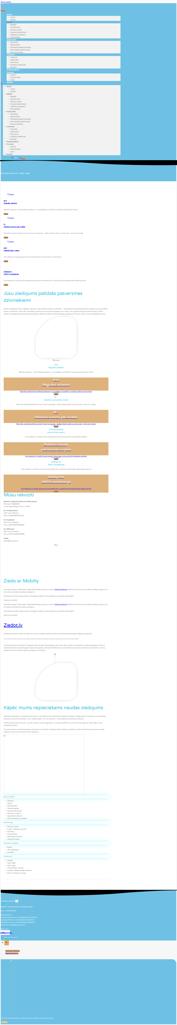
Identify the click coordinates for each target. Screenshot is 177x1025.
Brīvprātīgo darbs (15, 27)
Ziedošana (13, 24)
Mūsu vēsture (14, 62)
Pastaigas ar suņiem (16, 30)
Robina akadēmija (15, 37)
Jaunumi (12, 17)
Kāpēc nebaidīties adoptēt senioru (20, 50)
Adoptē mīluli (11, 39)
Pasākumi (13, 19)
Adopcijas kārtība (15, 45)
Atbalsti (9, 22)
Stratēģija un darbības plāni (18, 65)
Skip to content (6, 2)
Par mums (10, 72)
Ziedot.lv (13, 625)
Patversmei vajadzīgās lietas (18, 32)
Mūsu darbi (13, 67)
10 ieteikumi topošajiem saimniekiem (20, 47)
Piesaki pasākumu (13, 70)
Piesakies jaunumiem (8, 901)
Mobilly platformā (61, 589)
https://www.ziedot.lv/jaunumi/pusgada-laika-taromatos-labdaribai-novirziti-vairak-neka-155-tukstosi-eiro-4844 (41, 639)
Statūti (12, 80)
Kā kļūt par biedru (15, 77)
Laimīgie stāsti (14, 60)
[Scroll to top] (2, 943)
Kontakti (10, 82)
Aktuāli (9, 14)
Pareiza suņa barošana (16, 52)
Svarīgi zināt (13, 57)
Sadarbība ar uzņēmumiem (17, 35)
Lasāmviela (11, 55)
